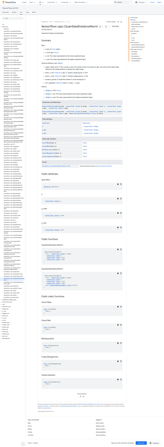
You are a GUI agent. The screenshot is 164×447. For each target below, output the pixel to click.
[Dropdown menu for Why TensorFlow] (87, 2)
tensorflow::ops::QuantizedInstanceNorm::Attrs (56, 166)
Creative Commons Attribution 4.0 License (89, 404)
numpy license (47, 408)
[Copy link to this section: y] (44, 194)
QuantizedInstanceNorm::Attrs (85, 113)
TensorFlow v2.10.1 (10, 8)
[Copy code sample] (121, 184)
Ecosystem (51, 2)
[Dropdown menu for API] (43, 2)
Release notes (100, 426)
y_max (44, 130)
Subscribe (141, 443)
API (40, 2)
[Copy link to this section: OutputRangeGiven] (60, 357)
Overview (5, 12)
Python (14, 12)
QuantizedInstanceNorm (50, 106)
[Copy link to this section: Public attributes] (60, 174)
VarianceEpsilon (48, 156)
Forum (30, 426)
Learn (31, 2)
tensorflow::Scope (73, 106)
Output (56, 73)
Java (27, 12)
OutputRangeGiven (48, 153)
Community (64, 2)
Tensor (56, 52)
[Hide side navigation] (23, 443)
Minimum (59, 83)
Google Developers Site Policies (68, 406)
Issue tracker (100, 423)
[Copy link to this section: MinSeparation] (56, 339)
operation (46, 123)
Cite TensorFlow (101, 435)
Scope (53, 49)
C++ (21, 12)
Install (24, 2)
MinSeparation (47, 150)
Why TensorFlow (80, 2)
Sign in (159, 2)
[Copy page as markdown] (106, 26)
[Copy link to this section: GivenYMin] (53, 320)
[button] (12, 27)
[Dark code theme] (117, 184)
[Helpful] (118, 21)
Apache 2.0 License (43, 406)
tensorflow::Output (91, 126)
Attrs (60, 63)
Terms (30, 443)
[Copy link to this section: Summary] (53, 41)
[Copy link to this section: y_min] (48, 223)
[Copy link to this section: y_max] (49, 209)
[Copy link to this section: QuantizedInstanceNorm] (65, 245)
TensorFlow (44, 21)
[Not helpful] (121, 21)
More (34, 12)
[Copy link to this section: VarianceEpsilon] (57, 375)
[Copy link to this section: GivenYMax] (53, 302)
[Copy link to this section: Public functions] (60, 239)
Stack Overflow (100, 429)
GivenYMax (45, 143)
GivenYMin (45, 146)
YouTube (30, 435)
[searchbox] (12, 18)
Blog (29, 423)
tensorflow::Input (96, 106)
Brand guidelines (101, 432)
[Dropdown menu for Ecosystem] (57, 2)
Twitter (30, 432)
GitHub (152, 2)
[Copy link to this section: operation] (52, 180)
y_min (44, 133)
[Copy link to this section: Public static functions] (66, 297)
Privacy (36, 443)
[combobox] (123, 2)
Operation (86, 123)
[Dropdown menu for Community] (70, 2)
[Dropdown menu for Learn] (35, 2)
